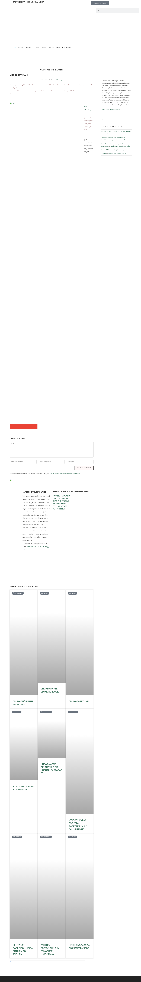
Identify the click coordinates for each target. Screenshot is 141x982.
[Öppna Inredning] (23, 47)
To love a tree (60, 506)
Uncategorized (61, 80)
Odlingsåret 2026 (79, 701)
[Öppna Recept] (46, 47)
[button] (12, 426)
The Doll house (60, 499)
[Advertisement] (70, 30)
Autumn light (60, 509)
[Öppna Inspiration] (32, 47)
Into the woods (61, 501)
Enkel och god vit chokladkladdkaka (120, 146)
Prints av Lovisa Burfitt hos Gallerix (117, 153)
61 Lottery (103, 131)
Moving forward (61, 496)
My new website (61, 504)
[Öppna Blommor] (39, 47)
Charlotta (103, 153)
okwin (102, 150)
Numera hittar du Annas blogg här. (111, 109)
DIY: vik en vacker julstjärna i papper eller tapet (118, 150)
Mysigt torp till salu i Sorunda (117, 140)
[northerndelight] (112, 66)
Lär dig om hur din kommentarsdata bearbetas (65, 473)
